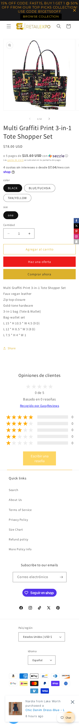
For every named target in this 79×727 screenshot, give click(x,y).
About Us (15, 500)
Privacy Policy (18, 520)
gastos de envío (15, 160)
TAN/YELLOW (17, 198)
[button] (9, 26)
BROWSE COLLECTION (41, 16)
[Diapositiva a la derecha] (49, 119)
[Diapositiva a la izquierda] (30, 119)
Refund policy (18, 539)
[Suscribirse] (61, 577)
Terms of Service (20, 510)
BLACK (13, 188)
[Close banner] (74, 10)
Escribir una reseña (39, 458)
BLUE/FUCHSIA (40, 188)
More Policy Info (20, 549)
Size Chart (16, 529)
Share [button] (12, 348)
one (11, 215)
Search (13, 490)
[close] (72, 702)
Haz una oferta (39, 262)
